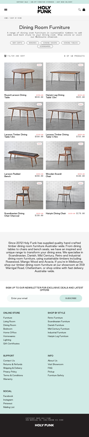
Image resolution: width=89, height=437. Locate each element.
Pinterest (7, 403)
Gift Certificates (11, 343)
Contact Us (9, 360)
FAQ (50, 368)
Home (6, 18)
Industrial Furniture (57, 332)
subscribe (70, 298)
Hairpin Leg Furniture (58, 336)
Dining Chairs (50, 43)
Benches (32, 43)
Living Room (9, 321)
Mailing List (8, 407)
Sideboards (45, 46)
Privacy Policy (10, 371)
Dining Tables (70, 43)
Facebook (8, 396)
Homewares (9, 336)
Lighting (7, 340)
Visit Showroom (55, 364)
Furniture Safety (56, 375)
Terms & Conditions (13, 375)
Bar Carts (17, 43)
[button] (79, 9)
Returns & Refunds (12, 364)
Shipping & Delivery (12, 368)
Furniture (7, 318)
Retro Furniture (55, 318)
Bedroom (7, 329)
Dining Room (9, 325)
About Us (52, 360)
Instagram (8, 400)
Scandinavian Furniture (59, 321)
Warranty (7, 379)
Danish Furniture (56, 325)
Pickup (51, 371)
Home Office (9, 332)
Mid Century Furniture (58, 329)
